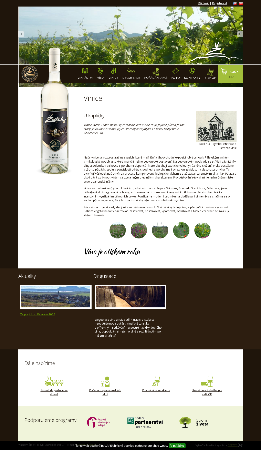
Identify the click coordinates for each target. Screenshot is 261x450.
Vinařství (85, 77)
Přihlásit (203, 3)
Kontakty (192, 77)
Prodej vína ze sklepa (156, 390)
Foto (175, 77)
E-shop (210, 77)
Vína (100, 77)
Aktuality (27, 276)
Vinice (113, 77)
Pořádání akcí (155, 77)
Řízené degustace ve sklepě (54, 392)
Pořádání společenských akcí (105, 392)
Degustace (131, 77)
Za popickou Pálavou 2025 (37, 314)
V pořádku (177, 445)
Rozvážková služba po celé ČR (207, 392)
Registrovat (219, 3)
